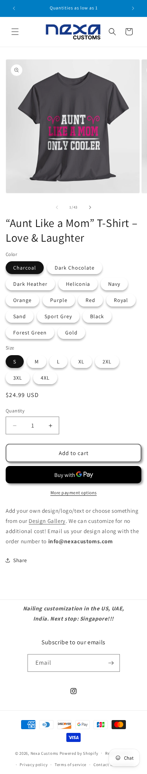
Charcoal (24, 267)
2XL (107, 361)
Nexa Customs (44, 753)
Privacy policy (33, 764)
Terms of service (70, 764)
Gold (71, 332)
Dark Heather (30, 283)
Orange (22, 300)
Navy (114, 283)
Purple (58, 300)
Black (97, 316)
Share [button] (20, 560)
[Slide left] (57, 207)
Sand (19, 316)
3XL (17, 377)
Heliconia (78, 283)
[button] (15, 31)
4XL (45, 377)
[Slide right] (90, 207)
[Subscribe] (111, 663)
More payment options (74, 492)
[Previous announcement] (14, 8)
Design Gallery (47, 520)
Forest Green (30, 332)
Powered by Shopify (79, 753)
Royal (121, 300)
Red (90, 300)
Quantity (15, 411)
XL (81, 361)
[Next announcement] (133, 8)
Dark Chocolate (75, 267)
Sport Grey (58, 316)
